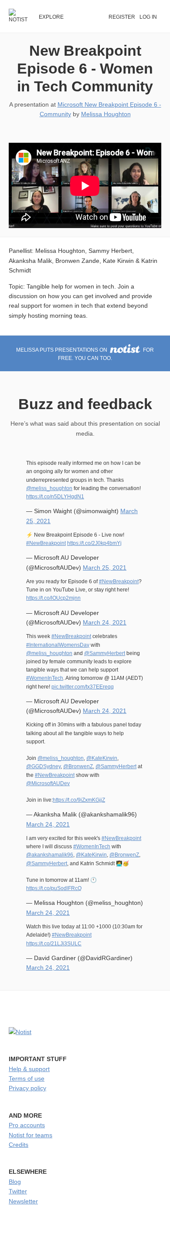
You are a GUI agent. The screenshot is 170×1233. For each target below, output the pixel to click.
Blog (15, 1181)
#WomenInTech (44, 678)
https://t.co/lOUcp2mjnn (53, 598)
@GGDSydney (43, 766)
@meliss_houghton (49, 488)
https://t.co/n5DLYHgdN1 (55, 497)
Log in (148, 17)
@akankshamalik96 (49, 855)
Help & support (29, 1068)
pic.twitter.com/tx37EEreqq (82, 687)
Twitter (18, 1191)
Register (122, 17)
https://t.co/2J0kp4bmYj (94, 543)
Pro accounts (27, 1125)
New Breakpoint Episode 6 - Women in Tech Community (85, 68)
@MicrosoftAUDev (48, 783)
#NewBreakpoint (46, 543)
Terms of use (26, 1078)
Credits (18, 1144)
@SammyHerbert (104, 653)
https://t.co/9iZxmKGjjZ (79, 800)
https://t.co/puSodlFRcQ (54, 888)
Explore (51, 17)
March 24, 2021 (104, 622)
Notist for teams (30, 1135)
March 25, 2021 (104, 567)
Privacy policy (27, 1088)
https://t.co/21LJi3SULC (54, 944)
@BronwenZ (78, 766)
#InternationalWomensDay (57, 645)
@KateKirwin (101, 758)
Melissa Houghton (106, 114)
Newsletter (23, 1201)
